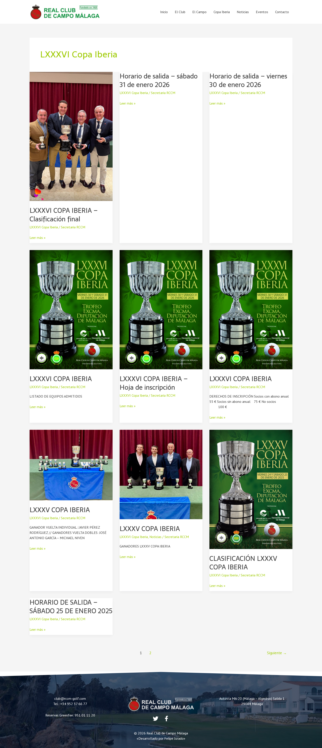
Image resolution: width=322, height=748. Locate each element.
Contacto (282, 12)
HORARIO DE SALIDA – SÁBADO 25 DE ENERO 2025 (71, 606)
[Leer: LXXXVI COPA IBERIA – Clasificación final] (71, 136)
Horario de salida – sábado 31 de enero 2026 (159, 80)
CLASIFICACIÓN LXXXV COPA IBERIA (243, 562)
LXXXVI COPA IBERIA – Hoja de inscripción (154, 383)
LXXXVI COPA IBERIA (61, 378)
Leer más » (38, 237)
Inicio (164, 12)
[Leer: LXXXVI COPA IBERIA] (71, 309)
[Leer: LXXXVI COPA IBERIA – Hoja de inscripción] (161, 309)
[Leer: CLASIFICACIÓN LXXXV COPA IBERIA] (250, 489)
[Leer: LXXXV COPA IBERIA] (71, 464)
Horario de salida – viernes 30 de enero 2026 (248, 80)
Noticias (243, 12)
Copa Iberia (222, 12)
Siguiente (277, 652)
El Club (180, 12)
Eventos (262, 12)
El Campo (199, 12)
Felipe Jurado (174, 738)
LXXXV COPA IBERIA (60, 510)
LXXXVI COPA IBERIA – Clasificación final (64, 214)
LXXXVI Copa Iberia (44, 227)
